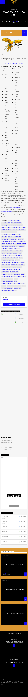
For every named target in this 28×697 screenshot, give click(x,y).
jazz (10, 255)
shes (15, 281)
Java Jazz (14, 21)
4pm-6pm (4, 526)
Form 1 (11, 248)
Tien (23, 285)
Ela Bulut (14, 239)
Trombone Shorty (7, 288)
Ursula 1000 (17, 288)
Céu (19, 234)
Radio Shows (14, 9)
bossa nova (22, 229)
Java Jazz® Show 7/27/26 (6, 447)
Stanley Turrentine (18, 283)
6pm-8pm (4, 531)
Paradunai (17, 269)
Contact (17, 681)
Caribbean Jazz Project (9, 234)
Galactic (17, 248)
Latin (20, 255)
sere (15, 278)
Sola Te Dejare (6, 283)
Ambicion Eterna (16, 222)
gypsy (4, 253)
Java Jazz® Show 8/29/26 (6, 440)
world (14, 290)
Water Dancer (6, 290)
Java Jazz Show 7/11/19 (14, 662)
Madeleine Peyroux (8, 260)
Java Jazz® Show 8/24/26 (6, 442)
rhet (3, 276)
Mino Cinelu (15, 262)
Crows (10, 236)
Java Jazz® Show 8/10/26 (6, 444)
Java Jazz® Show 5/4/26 (6, 449)
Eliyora (20, 239)
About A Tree (6, 222)
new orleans (6, 264)
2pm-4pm (4, 521)
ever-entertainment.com (15, 207)
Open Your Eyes (16, 267)
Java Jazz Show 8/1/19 (14, 642)
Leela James (14, 257)
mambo (17, 260)
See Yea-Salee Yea (7, 278)
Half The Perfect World (14, 253)
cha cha (4, 236)
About (10, 681)
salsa (8, 276)
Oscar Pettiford (7, 269)
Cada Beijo (13, 232)
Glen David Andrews (8, 250)
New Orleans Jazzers (17, 264)
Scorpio (19, 276)
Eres (3, 243)
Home (4, 681)
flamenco (22, 246)
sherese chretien (7, 281)
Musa (22, 262)
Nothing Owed (6, 267)
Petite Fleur (14, 271)
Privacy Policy (7, 682)
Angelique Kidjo (7, 225)
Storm (4, 285)
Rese (22, 274)
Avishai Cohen (6, 227)
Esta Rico (9, 243)
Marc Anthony (6, 262)
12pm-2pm (5, 516)
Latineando (5, 257)
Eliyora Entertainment (6, 211)
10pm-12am (5, 541)
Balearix (15, 227)
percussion (5, 271)
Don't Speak (17, 236)
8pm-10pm (5, 536)
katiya (15, 255)
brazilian (5, 232)
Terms (15, 682)
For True (4, 248)
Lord (20, 257)
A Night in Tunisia (14, 220)
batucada (22, 227)
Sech (24, 276)
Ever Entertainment (19, 243)
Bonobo (15, 229)
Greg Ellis (19, 250)
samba (13, 276)
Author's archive (14, 304)
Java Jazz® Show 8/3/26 (6, 446)
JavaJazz (4, 255)
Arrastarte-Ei (17, 225)
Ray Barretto (15, 274)
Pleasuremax (6, 274)
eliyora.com (21, 241)
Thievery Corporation (14, 285)
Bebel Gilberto (6, 229)
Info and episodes (14, 505)
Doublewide (5, 239)
